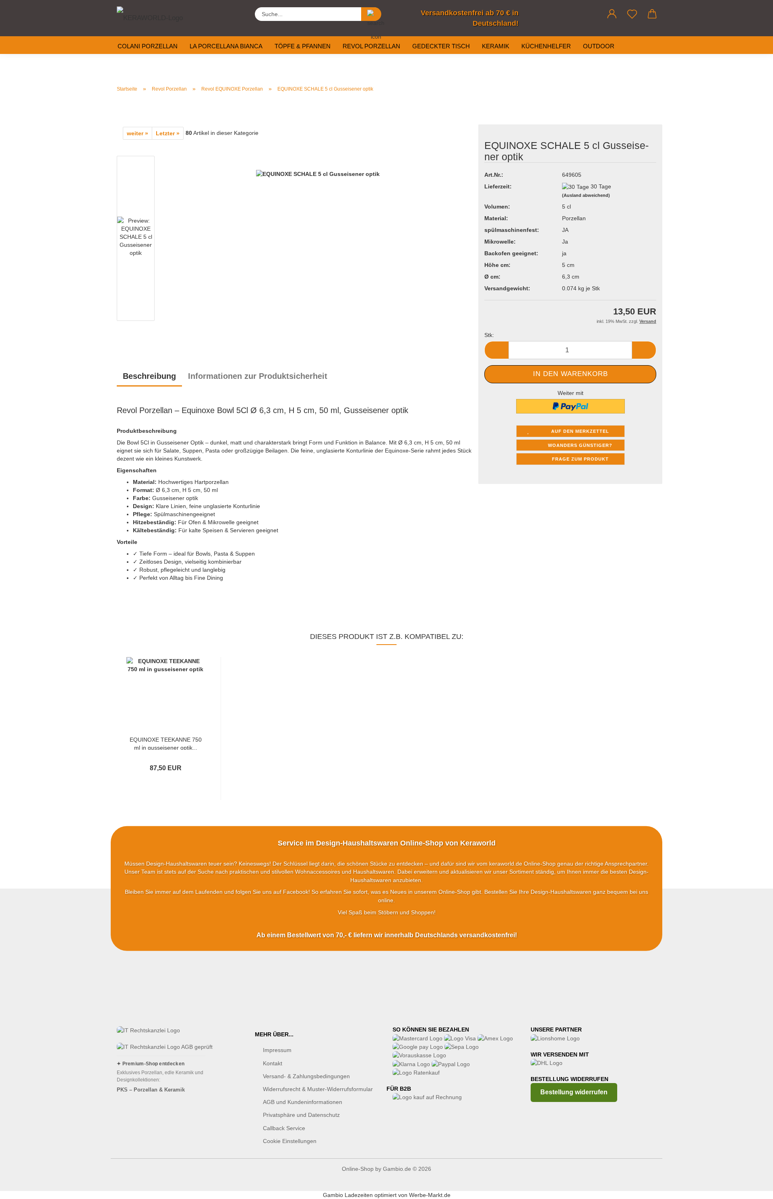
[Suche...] (371, 14)
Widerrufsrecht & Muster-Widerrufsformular (318, 1089)
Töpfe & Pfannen (303, 46)
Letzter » (168, 133)
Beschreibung (149, 376)
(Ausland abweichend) (586, 195)
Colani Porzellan (148, 46)
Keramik (495, 46)
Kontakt (272, 1063)
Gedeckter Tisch (441, 46)
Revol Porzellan (371, 46)
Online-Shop (358, 1169)
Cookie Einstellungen (289, 1141)
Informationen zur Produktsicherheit (257, 376)
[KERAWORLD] (157, 16)
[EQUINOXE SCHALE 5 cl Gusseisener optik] (318, 240)
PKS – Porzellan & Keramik (151, 1090)
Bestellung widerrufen (574, 1092)
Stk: (489, 335)
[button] (612, 14)
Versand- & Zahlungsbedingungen (306, 1076)
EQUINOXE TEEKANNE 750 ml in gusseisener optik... (166, 743)
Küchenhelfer (546, 46)
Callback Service (284, 1128)
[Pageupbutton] (751, 1187)
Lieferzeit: (498, 186)
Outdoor (598, 46)
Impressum (277, 1050)
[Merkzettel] (632, 14)
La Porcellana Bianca (226, 46)
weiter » (137, 133)
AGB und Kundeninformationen (302, 1102)
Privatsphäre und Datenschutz (301, 1115)
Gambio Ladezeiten (348, 1195)
